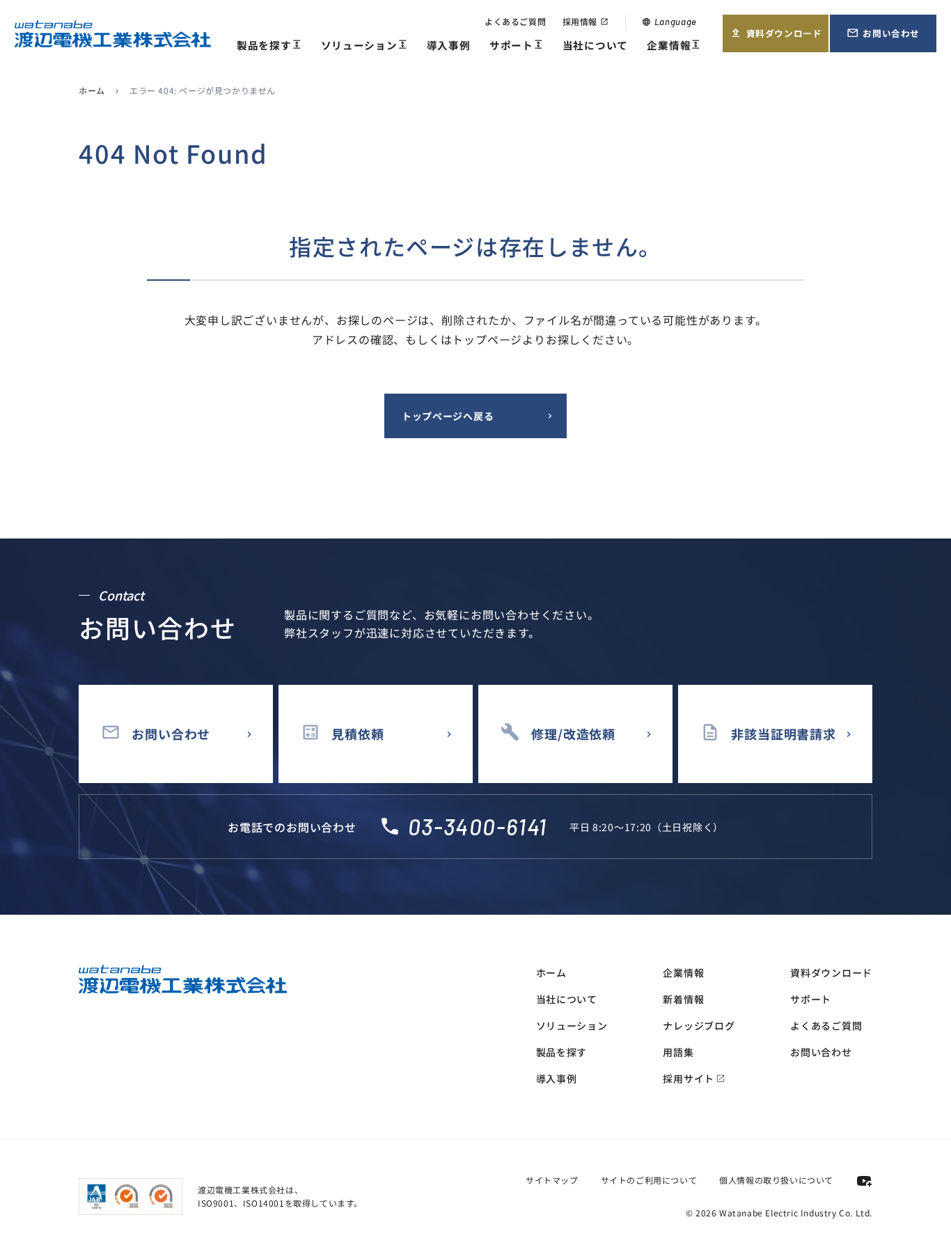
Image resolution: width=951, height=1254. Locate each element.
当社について (595, 45)
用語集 (678, 1052)
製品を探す (269, 46)
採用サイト (694, 1078)
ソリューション (364, 46)
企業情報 (674, 46)
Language (669, 21)
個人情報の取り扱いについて (776, 1180)
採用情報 (585, 21)
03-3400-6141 (477, 826)
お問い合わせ (891, 39)
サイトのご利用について (649, 1180)
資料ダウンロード (776, 39)
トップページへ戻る (448, 416)
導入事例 (449, 45)
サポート (516, 46)
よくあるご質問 (515, 21)
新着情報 (683, 999)
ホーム (92, 90)
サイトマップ (552, 1180)
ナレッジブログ (698, 1025)
